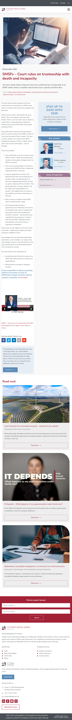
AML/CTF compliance (21, 718)
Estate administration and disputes (19, 92)
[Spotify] (12, 701)
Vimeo (4, 328)
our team (23, 277)
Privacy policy (30, 715)
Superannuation (8, 95)
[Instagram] (16, 701)
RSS (7, 715)
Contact (62, 3)
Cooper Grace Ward (21, 325)
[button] (4, 340)
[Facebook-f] (7, 701)
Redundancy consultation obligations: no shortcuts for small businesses (34, 566)
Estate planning (37, 92)
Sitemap (45, 718)
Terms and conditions (17, 715)
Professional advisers (50, 92)
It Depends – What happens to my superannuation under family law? (33, 504)
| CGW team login (35, 718)
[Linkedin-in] (3, 701)
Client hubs (54, 3)
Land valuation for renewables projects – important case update (31, 426)
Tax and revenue (19, 95)
